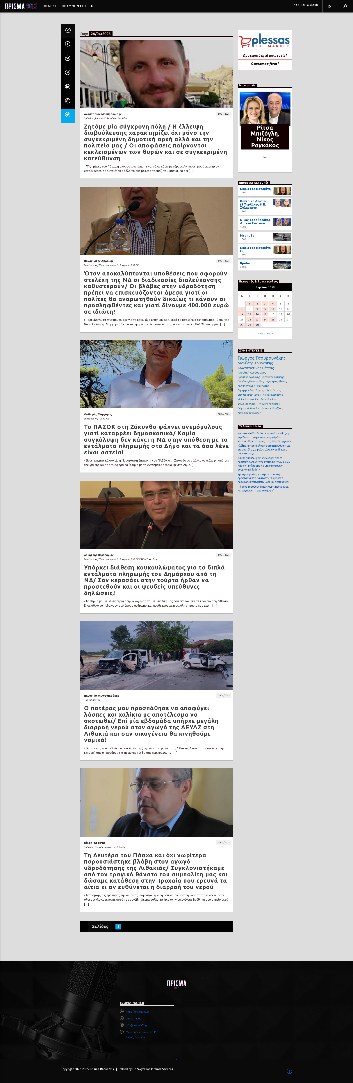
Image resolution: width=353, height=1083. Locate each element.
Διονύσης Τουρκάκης (255, 363)
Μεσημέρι (247, 235)
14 (241, 314)
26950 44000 (133, 1018)
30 (257, 324)
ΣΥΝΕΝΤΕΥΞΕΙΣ (81, 6)
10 (264, 308)
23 (257, 319)
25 (272, 319)
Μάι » (270, 333)
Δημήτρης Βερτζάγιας (251, 390)
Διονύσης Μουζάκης (272, 408)
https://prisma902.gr (137, 1011)
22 (249, 319)
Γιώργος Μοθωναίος (248, 408)
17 (264, 314)
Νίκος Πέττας (273, 390)
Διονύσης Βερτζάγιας (249, 394)
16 (257, 314)
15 (249, 314)
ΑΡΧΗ (52, 6)
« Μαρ (261, 333)
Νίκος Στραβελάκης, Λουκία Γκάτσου (255, 221)
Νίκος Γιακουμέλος (273, 394)
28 (241, 324)
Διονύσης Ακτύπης (273, 377)
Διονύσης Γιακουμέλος (251, 381)
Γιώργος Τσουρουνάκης (262, 358)
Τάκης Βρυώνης (269, 399)
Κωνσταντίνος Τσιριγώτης (253, 385)
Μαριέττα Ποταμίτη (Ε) (255, 249)
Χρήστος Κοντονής (249, 377)
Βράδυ (245, 263)
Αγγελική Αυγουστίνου (252, 372)
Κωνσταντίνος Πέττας (256, 368)
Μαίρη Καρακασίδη (248, 399)
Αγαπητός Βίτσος (276, 381)
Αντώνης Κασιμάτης (269, 404)
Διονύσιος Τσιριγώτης (249, 413)
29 (249, 324)
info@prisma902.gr (137, 1025)
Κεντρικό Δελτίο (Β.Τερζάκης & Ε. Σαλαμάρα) (253, 204)
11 (272, 308)
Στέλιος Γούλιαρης (247, 404)
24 (264, 319)
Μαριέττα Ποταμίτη (255, 188)
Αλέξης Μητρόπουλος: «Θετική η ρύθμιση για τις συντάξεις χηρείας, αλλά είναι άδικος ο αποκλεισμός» (264, 449)
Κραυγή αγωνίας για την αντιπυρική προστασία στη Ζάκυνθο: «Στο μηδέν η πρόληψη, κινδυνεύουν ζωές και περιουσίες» (263, 478)
